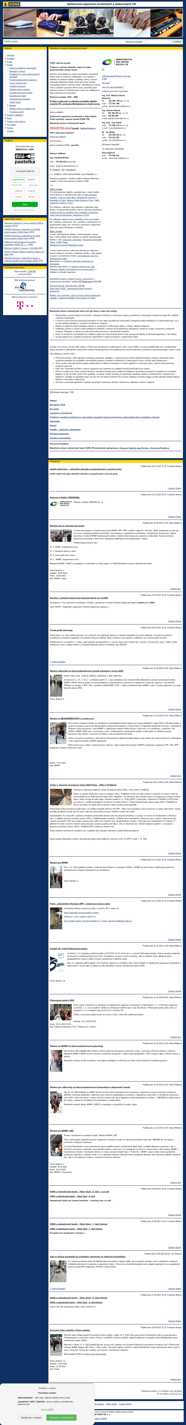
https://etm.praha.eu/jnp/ (96, 1354)
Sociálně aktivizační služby (21, 93)
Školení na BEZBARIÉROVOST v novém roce (72, 718)
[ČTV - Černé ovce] (67, 286)
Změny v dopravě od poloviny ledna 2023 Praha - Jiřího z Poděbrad (83, 785)
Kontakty (11, 58)
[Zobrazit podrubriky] (5, 58)
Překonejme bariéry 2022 (62, 1000)
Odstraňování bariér (17, 96)
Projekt (53, 101)
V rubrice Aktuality (58, 662)
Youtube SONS (125, 1404)
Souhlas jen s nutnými (31, 1417)
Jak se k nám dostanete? (112, 87)
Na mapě (106, 83)
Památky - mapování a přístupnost (65, 430)
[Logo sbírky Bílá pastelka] (24, 159)
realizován (63, 101)
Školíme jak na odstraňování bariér (67, 526)
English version (11, 41)
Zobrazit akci (175, 589)
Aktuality (11, 55)
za (74, 101)
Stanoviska (55, 421)
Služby (10, 65)
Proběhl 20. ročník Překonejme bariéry (68, 948)
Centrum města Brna (67, 197)
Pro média (11, 125)
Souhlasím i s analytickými (61, 1417)
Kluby (9, 118)
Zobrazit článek (174, 488)
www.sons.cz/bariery (64, 133)
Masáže (12, 105)
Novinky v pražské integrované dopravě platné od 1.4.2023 (79, 598)
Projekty (10, 131)
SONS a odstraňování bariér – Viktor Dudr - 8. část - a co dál (79, 1191)
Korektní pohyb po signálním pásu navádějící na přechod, (74, 212)
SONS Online (15, 102)
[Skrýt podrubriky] (5, 65)
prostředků (84, 101)
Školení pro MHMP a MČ (62, 1131)
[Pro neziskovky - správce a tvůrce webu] (25, 287)
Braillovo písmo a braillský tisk (22, 109)
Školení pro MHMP (59, 862)
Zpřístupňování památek (19, 99)
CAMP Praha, (62, 242)
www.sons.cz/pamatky (72, 240)
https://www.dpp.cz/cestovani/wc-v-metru (81, 913)
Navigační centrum (17, 71)
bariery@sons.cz (88, 128)
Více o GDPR (47, 1409)
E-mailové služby (16, 112)
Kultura (10, 128)
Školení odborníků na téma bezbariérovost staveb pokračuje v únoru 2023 (86, 671)
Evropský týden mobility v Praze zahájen (70, 1330)
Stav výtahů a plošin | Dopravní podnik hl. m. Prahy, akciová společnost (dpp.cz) (98, 921)
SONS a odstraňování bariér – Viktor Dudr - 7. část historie (78, 1224)
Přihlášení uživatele (134, 42)
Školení (53, 425)
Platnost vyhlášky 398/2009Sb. (65, 497)
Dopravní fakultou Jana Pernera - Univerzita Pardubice (144, 448)
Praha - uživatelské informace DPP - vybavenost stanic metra (80, 904)
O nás (9, 62)
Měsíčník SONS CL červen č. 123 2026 (21, 248)
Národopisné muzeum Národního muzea (66, 245)
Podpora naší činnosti (16, 121)
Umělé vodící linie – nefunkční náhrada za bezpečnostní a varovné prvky (86, 469)
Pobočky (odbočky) (15, 115)
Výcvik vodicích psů (18, 83)
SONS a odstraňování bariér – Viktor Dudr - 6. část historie (78, 1298)
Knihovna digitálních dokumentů (22, 68)
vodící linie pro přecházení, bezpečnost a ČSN (69, 215)
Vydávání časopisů (17, 86)
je (57, 101)
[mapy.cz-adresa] (117, 77)
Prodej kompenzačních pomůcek (23, 80)
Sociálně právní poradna (19, 89)
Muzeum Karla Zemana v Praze (80, 200)
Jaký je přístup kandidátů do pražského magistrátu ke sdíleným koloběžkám (87, 1256)
